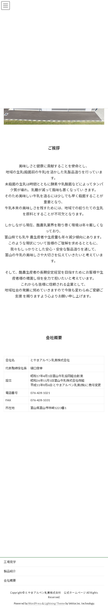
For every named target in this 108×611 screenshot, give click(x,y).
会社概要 (10, 580)
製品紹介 (10, 571)
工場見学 (10, 562)
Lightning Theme (54, 603)
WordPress (35, 603)
